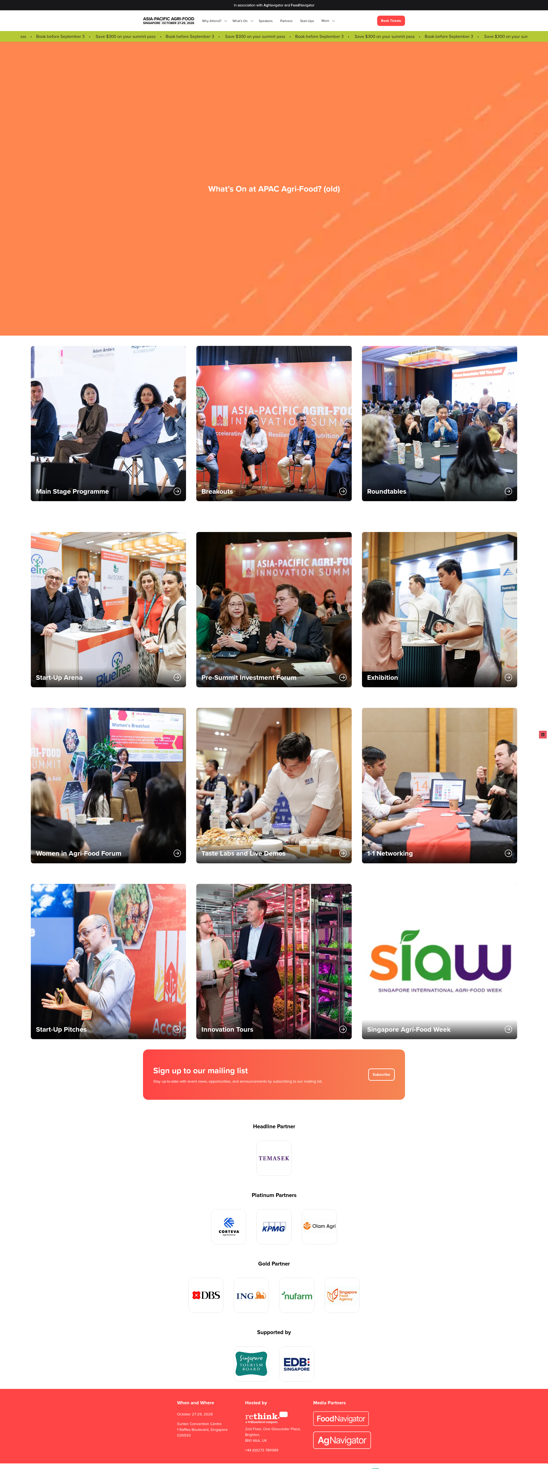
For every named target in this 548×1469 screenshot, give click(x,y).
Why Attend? (211, 20)
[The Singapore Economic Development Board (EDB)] (296, 1364)
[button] (327, 21)
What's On (240, 20)
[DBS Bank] (206, 1295)
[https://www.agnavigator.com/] (342, 1447)
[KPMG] (274, 1226)
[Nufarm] (296, 1295)
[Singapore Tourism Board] (251, 1364)
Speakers (266, 20)
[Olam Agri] (319, 1226)
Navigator (273, 5)
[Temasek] (274, 1158)
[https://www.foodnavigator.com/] (341, 1424)
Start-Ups (307, 20)
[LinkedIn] (543, 734)
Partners (286, 20)
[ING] (251, 1295)
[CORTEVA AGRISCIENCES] (228, 1226)
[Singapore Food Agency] (342, 1295)
